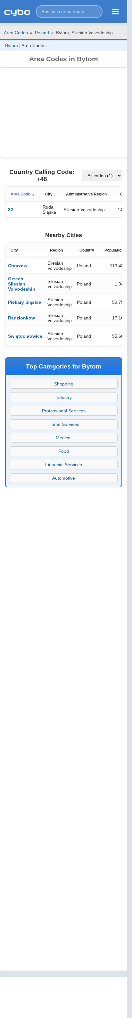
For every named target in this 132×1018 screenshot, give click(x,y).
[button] (69, 11)
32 (10, 209)
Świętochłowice (25, 336)
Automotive (63, 478)
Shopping (63, 383)
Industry (63, 397)
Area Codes (16, 32)
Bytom (11, 45)
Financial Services (63, 464)
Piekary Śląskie (24, 302)
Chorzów (17, 265)
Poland (42, 32)
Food (63, 451)
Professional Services (64, 410)
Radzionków (21, 317)
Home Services (63, 424)
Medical (63, 437)
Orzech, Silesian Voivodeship (21, 284)
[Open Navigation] (115, 11)
